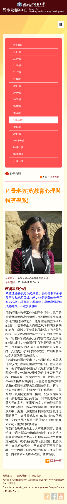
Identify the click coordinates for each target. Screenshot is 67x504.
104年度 (17, 120)
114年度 (16, 52)
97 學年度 (17, 161)
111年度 (16, 72)
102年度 (16, 133)
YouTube (61, 496)
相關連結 (7, 475)
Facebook (54, 496)
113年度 (16, 58)
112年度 (16, 65)
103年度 (16, 127)
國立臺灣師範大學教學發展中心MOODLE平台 (47, 496)
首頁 (44, 177)
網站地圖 (22, 475)
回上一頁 (55, 460)
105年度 (16, 113)
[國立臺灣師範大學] (33, 6)
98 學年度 (17, 154)
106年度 (16, 106)
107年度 (16, 99)
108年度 (16, 92)
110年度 (16, 79)
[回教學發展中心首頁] (33, 11)
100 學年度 (18, 140)
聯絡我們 (36, 475)
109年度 (16, 86)
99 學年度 (17, 147)
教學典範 (17, 45)
